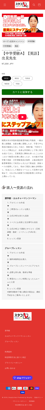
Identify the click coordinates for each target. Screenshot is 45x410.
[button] (4, 4)
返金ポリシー (38, 397)
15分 (18, 84)
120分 (27, 78)
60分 (6, 78)
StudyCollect (12, 397)
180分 (6, 84)
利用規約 (8, 352)
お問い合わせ (10, 368)
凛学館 (7, 330)
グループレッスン (12, 341)
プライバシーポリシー (13, 363)
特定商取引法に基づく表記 (15, 357)
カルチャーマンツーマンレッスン (18, 336)
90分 (17, 78)
